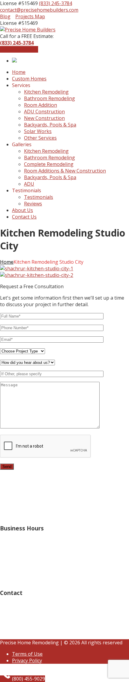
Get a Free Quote (19, 49)
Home (7, 262)
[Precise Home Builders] (28, 29)
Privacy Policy (27, 660)
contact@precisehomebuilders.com (39, 10)
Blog (5, 16)
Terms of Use (27, 654)
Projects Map (30, 16)
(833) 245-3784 (55, 3)
